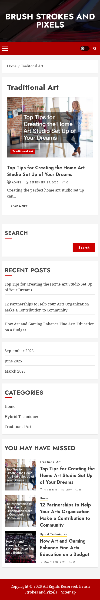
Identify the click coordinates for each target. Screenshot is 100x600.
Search (16, 233)
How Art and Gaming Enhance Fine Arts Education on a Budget (64, 548)
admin (16, 183)
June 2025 (13, 361)
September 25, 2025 (44, 183)
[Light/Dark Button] (85, 48)
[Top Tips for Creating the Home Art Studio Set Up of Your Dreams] (50, 127)
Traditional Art (22, 151)
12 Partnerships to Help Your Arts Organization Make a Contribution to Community (65, 515)
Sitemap (68, 592)
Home (10, 406)
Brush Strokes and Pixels (50, 21)
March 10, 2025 (55, 562)
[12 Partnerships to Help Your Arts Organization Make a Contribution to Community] (20, 511)
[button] (5, 48)
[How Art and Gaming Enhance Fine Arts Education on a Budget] (20, 547)
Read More (19, 206)
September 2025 (19, 350)
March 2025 (15, 371)
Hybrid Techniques (22, 416)
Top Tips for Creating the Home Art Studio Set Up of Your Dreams (46, 171)
